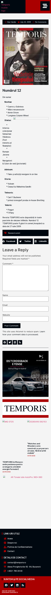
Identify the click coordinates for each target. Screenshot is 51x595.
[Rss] (22, 585)
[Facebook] (6, 585)
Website (6, 315)
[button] (9, 241)
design (4, 592)
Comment (7, 264)
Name (5, 295)
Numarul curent (14, 233)
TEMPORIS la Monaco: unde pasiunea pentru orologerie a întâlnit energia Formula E (12, 465)
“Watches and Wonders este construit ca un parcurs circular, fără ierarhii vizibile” (38, 448)
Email (5, 305)
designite (14, 592)
